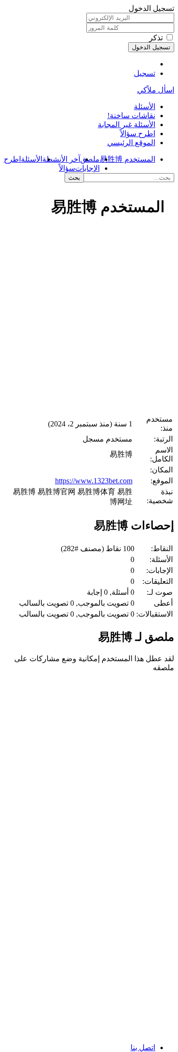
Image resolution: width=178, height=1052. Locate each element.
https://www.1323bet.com (93, 481)
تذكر (156, 38)
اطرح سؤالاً (137, 133)
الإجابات (87, 168)
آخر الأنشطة (61, 159)
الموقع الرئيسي (131, 142)
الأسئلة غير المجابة (126, 124)
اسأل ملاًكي (155, 90)
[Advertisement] (89, 320)
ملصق (90, 159)
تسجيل (144, 73)
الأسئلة (144, 106)
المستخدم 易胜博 (127, 159)
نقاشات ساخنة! (131, 115)
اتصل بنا (143, 1047)
